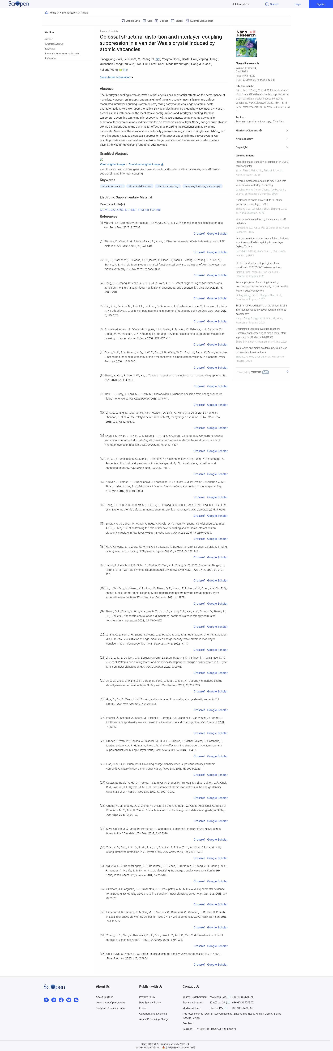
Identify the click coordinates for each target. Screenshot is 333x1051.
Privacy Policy (147, 996)
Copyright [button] (242, 147)
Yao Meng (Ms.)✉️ (219, 996)
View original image (112, 164)
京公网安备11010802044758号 (180, 1047)
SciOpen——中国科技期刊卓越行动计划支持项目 (209, 1028)
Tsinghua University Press (110, 1008)
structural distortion (140, 186)
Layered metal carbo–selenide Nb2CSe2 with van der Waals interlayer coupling (261, 182)
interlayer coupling (167, 186)
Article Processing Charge (154, 1019)
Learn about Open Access (111, 1002)
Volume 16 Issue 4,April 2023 (246, 70)
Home (52, 12)
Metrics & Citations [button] (247, 130)
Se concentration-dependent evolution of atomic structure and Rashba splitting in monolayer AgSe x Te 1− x (262, 242)
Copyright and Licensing (153, 1013)
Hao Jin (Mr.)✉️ (218, 1008)
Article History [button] (244, 138)
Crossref (199, 233)
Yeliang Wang (109, 70)
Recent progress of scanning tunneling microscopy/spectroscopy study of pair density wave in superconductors (262, 286)
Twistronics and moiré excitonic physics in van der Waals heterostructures (261, 350)
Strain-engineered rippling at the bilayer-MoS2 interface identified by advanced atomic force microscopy (261, 309)
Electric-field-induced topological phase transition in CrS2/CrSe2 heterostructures (259, 265)
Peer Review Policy (150, 1002)
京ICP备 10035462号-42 (147, 1047)
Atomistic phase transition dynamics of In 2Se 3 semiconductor (262, 163)
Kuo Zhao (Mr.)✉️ (220, 1002)
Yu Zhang (144, 59)
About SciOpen (104, 996)
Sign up (321, 4)
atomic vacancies (112, 186)
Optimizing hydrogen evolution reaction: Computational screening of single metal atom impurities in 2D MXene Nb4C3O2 (261, 333)
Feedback (188, 1023)
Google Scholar (217, 233)
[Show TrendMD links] (287, 371)
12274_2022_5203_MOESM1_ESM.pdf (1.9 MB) (130, 209)
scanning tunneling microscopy (202, 186)
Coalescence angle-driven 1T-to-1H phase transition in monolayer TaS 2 (259, 202)
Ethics (142, 1008)
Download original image (144, 164)
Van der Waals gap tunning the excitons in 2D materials (261, 221)
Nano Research (68, 12)
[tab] (263, 130)
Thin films (278, 121)
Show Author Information (115, 77)
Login (298, 4)
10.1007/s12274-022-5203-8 (258, 79)
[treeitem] (68, 39)
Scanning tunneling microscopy (253, 121)
